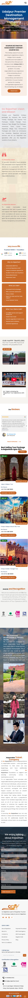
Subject (3, 865)
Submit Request (6, 892)
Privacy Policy (5, 940)
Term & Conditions (7, 942)
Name (3, 847)
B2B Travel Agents (20, 934)
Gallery (7, 349)
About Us (4, 931)
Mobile (3, 859)
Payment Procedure (21, 928)
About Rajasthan (6, 928)
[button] (25, 384)
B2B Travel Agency (20, 931)
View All (22, 451)
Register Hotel (19, 937)
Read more (14, 91)
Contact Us (5, 934)
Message (3, 871)
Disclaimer (4, 937)
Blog (17, 940)
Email (2, 853)
